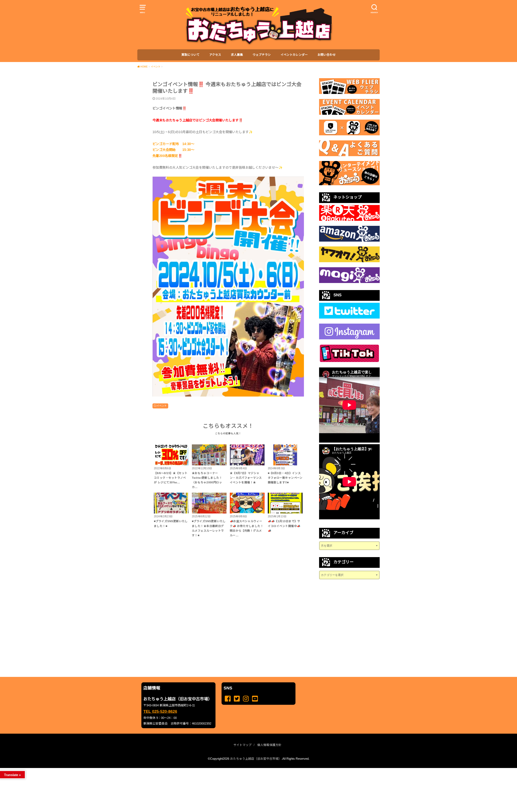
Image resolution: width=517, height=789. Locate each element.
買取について (190, 54)
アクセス (215, 54)
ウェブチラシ (262, 54)
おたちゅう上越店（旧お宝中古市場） (256, 758)
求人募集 (237, 54)
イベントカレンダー (294, 54)
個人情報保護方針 (269, 745)
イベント (162, 405)
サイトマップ (242, 745)
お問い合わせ (326, 54)
